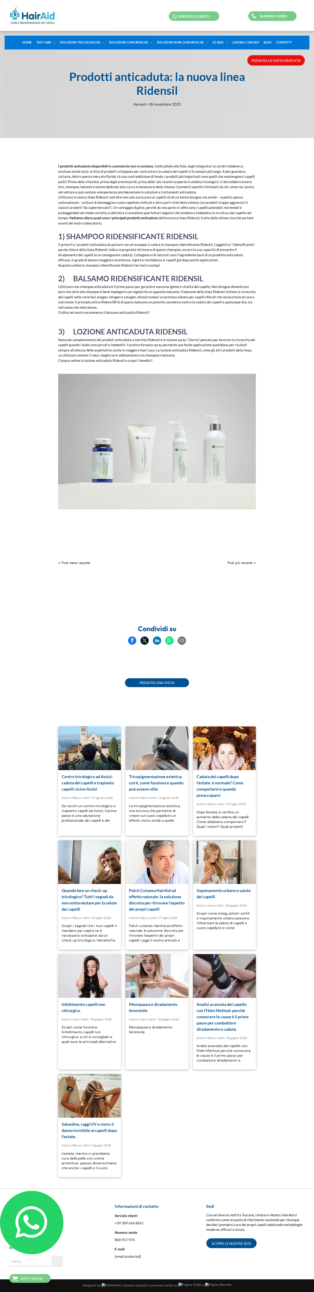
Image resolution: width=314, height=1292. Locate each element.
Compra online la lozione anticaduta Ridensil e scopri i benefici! (105, 360)
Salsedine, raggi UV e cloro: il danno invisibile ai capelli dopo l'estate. (89, 1130)
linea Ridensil (98, 197)
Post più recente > (242, 562)
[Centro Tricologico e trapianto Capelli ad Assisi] (89, 748)
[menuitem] (27, 42)
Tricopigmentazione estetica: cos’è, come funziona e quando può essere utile (156, 782)
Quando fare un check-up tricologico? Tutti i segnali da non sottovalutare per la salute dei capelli (89, 900)
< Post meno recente (74, 562)
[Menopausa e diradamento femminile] (157, 976)
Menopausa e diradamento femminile (153, 1007)
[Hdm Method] (224, 976)
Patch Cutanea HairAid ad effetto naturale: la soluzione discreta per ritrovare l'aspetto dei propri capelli (157, 900)
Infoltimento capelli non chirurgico (83, 1007)
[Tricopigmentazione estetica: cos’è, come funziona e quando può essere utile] (157, 748)
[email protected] (128, 1256)
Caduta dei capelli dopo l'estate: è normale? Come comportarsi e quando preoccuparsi (220, 786)
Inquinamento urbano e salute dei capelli (224, 893)
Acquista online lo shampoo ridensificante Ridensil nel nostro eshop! (109, 265)
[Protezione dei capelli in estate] (89, 1096)
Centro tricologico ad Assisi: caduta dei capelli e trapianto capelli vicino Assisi (88, 782)
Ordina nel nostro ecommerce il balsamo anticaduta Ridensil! (104, 312)
